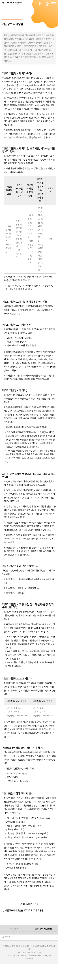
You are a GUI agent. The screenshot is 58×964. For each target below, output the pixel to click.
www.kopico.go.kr (15, 821)
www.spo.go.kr (39, 833)
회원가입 (47, 4)
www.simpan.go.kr (15, 867)
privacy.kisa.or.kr (14, 829)
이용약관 (14, 928)
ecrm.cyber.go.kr (37, 837)
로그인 (41, 4)
